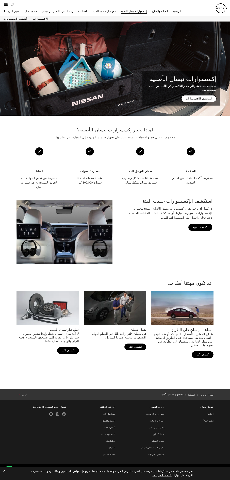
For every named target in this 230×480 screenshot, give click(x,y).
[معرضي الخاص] (12, 5)
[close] (4, 471)
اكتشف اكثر (202, 354)
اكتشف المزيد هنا (162, 475)
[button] (6, 4)
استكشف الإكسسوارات (199, 98)
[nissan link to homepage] (221, 8)
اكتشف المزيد (200, 227)
